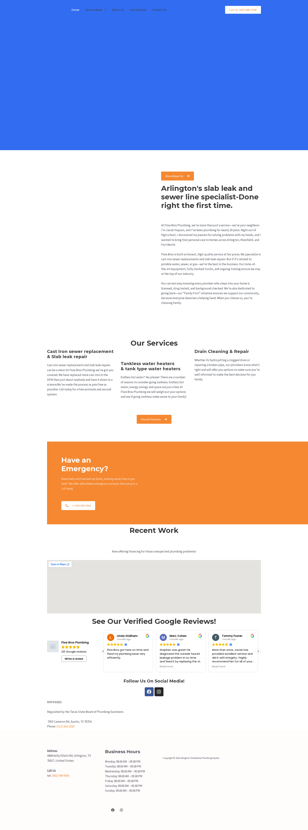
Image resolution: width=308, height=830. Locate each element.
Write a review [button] (74, 659)
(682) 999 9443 (60, 776)
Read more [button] (166, 666)
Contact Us (159, 10)
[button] (104, 10)
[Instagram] (121, 810)
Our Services (138, 10)
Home (75, 10)
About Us (118, 10)
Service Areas (93, 10)
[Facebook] (112, 810)
